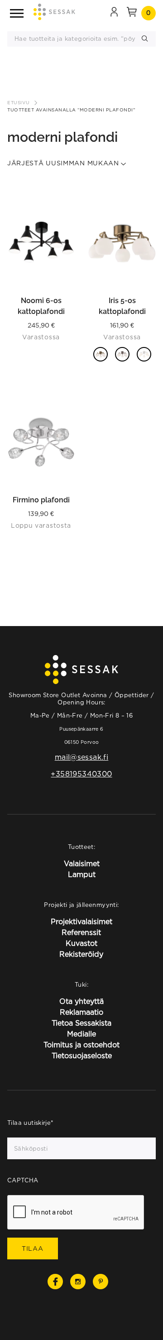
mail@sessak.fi (81, 757)
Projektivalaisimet (81, 921)
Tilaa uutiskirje (30, 1122)
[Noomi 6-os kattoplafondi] (41, 243)
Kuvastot (81, 943)
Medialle (81, 1034)
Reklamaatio (81, 1012)
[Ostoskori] (132, 13)
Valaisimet (82, 863)
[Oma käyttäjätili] (114, 13)
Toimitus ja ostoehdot (81, 1045)
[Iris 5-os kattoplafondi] (122, 243)
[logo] (54, 13)
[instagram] (77, 1281)
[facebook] (55, 1281)
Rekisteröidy (81, 954)
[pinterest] (100, 1281)
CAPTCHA (22, 1180)
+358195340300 (81, 774)
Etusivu (18, 102)
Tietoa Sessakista (81, 1023)
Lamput (82, 874)
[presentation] (76, 1212)
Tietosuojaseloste (82, 1055)
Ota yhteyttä (81, 1001)
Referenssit (81, 932)
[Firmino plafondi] (41, 442)
